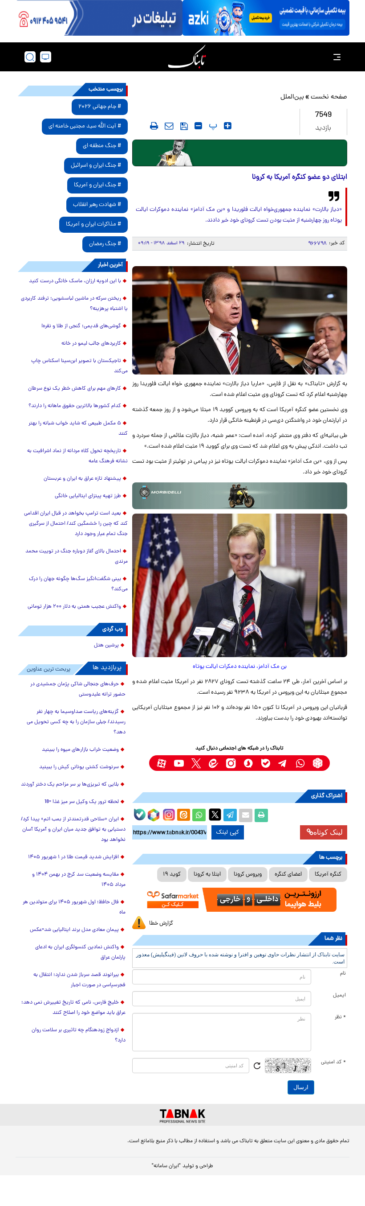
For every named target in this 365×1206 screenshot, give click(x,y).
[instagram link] (230, 763)
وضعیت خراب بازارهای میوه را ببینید (80, 750)
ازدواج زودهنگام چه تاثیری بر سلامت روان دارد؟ (79, 1035)
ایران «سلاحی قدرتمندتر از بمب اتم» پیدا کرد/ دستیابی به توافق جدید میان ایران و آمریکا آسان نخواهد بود (73, 829)
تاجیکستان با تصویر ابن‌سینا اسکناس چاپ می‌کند (79, 366)
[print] (154, 126)
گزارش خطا (161, 923)
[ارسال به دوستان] (245, 815)
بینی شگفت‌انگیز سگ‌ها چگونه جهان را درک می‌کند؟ (78, 584)
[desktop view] (45, 56)
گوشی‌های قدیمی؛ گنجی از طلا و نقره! (81, 326)
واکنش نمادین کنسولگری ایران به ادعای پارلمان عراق (80, 952)
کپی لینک (227, 832)
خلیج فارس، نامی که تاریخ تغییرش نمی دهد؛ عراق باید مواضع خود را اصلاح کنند (73, 1008)
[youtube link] (178, 763)
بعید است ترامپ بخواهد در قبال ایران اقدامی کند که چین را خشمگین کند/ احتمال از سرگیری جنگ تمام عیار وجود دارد (76, 524)
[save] (184, 126)
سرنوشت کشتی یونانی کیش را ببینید (79, 767)
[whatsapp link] (300, 763)
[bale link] (265, 763)
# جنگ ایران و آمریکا (97, 185)
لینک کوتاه (328, 832)
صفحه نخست (329, 97)
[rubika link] (317, 763)
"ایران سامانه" (166, 1166)
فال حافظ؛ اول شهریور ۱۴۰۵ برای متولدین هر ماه (74, 907)
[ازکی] (265, 18)
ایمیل (339, 996)
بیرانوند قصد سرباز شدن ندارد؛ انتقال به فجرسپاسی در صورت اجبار (79, 980)
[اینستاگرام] (167, 813)
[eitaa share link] (183, 815)
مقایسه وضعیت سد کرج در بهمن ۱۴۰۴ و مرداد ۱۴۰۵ (79, 880)
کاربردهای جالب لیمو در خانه (91, 344)
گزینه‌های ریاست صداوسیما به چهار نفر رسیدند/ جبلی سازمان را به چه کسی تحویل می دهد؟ (76, 722)
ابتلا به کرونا (207, 874)
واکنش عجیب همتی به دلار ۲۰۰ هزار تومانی (74, 607)
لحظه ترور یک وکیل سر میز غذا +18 (82, 802)
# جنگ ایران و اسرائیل (96, 165)
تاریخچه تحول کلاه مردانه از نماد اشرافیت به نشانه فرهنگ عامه (77, 456)
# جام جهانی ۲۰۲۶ (99, 107)
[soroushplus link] (248, 763)
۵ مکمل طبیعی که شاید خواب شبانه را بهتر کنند (78, 429)
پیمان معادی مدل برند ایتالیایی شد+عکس (74, 930)
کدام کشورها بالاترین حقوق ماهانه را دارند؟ (74, 406)
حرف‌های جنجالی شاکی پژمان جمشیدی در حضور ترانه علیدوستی (78, 689)
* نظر (340, 1017)
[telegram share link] (230, 815)
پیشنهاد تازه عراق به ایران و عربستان (82, 479)
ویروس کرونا (248, 874)
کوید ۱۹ (172, 874)
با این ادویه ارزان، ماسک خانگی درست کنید (75, 281)
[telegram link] (282, 763)
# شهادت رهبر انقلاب (97, 205)
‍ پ (212, 126)
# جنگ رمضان (105, 244)
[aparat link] (161, 763)
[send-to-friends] (169, 126)
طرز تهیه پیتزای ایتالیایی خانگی (88, 496)
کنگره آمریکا (328, 874)
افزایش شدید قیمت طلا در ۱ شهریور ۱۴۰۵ (73, 857)
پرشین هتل (106, 646)
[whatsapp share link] (199, 815)
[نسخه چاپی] (261, 815)
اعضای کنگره (288, 874)
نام (343, 974)
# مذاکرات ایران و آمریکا (93, 224)
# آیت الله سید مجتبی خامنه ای (85, 126)
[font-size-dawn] (198, 126)
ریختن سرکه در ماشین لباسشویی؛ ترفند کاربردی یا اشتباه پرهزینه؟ (74, 304)
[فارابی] (239, 153)
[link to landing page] (187, 57)
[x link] (196, 763)
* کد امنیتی (333, 1062)
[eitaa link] (213, 763)
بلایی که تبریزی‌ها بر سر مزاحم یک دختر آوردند (70, 785)
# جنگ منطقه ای (102, 146)
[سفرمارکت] (240, 900)
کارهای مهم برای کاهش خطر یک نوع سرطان (74, 389)
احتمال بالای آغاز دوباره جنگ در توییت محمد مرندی (76, 556)
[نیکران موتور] (239, 495)
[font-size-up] (228, 126)
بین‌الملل (292, 97)
